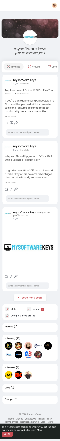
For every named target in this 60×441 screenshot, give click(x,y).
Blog (43, 421)
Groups (9, 399)
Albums (9, 326)
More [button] (51, 422)
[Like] (6, 123)
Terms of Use (11, 421)
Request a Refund (29, 421)
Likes (7, 387)
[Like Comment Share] (11, 122)
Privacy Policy (45, 418)
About (19, 418)
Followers (10, 367)
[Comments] (11, 122)
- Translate (23, 83)
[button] (54, 5)
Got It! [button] (7, 434)
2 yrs (15, 83)
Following (10, 338)
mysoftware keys (30, 49)
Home (11, 418)
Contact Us (30, 418)
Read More (10, 116)
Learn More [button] (36, 429)
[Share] (16, 122)
